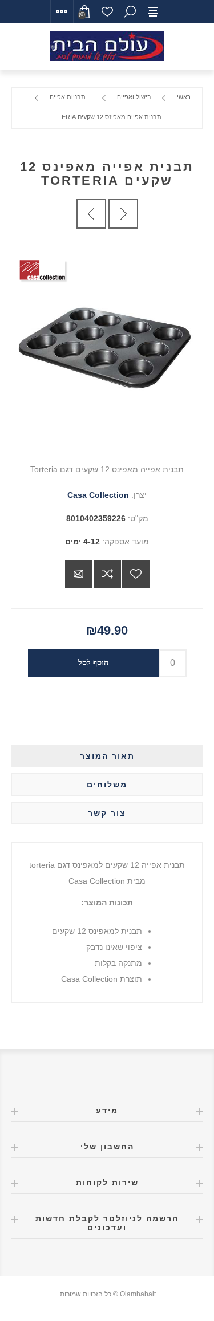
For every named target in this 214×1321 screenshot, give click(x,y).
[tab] (107, 756)
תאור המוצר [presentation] (107, 756)
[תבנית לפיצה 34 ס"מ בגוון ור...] (123, 214)
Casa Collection (98, 494)
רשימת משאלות (107, 11)
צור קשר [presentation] (107, 813)
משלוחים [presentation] (107, 784)
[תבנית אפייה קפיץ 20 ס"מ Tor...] (91, 214)
